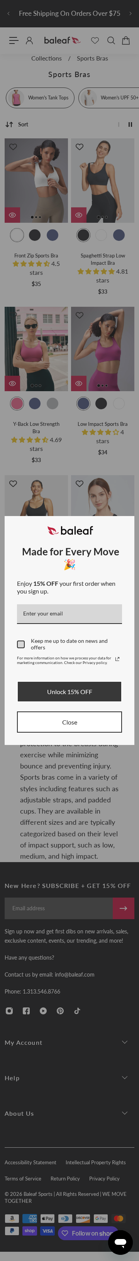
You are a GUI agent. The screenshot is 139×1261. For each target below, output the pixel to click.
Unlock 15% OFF (69, 691)
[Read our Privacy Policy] (117, 659)
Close (69, 722)
